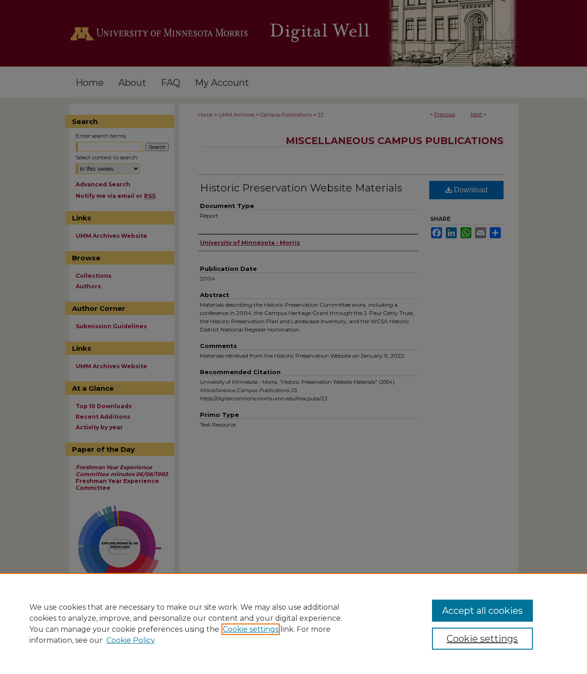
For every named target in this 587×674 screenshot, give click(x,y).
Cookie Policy (130, 640)
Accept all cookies (482, 610)
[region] (293, 623)
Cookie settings (250, 629)
